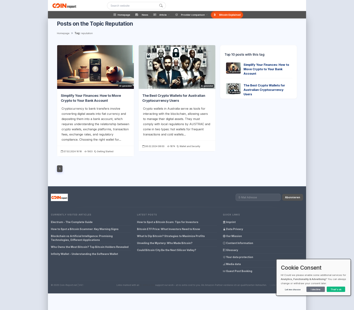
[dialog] (313, 277)
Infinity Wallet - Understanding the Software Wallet (84, 253)
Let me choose (293, 289)
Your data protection (239, 257)
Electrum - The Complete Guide (72, 222)
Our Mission (233, 236)
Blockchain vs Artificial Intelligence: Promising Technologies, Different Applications (82, 237)
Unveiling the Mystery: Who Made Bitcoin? (164, 243)
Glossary (231, 250)
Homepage (63, 33)
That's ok (336, 289)
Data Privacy (234, 229)
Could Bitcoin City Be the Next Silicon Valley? (166, 250)
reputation (87, 33)
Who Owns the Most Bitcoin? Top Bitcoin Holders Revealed (90, 246)
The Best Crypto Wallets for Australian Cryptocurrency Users (264, 89)
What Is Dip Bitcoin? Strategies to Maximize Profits (171, 236)
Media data (233, 264)
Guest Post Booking (238, 271)
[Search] (161, 5)
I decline (315, 289)
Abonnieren (292, 197)
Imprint (230, 222)
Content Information (239, 243)
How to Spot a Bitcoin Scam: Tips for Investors (167, 222)
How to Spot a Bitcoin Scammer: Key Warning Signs (85, 229)
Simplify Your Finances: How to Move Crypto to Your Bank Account (266, 69)
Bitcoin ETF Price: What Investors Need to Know (168, 229)
